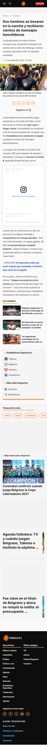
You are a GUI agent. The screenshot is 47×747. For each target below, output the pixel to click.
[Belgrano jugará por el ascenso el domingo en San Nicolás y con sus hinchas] (12, 311)
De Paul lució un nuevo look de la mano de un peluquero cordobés (33, 325)
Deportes (16, 16)
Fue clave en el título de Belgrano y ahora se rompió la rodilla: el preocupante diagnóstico (21, 607)
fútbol (7, 415)
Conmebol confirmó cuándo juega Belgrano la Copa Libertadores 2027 (22, 490)
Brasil (18, 415)
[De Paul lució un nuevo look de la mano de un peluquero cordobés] (12, 325)
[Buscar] (10, 4)
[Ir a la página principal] (24, 3)
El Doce (5, 16)
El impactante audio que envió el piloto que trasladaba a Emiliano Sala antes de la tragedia (22, 266)
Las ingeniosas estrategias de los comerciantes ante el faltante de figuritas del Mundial (33, 341)
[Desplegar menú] (4, 3)
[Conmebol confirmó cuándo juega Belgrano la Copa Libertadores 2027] (23, 471)
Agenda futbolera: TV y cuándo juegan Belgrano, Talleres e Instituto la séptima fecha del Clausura (21, 543)
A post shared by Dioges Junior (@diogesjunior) (23, 222)
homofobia (31, 415)
